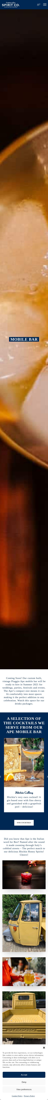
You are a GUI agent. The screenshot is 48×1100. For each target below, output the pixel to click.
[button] (44, 1047)
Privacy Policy (29, 1096)
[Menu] (43, 4)
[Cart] (37, 4)
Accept (24, 1075)
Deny (24, 1082)
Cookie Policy (17, 1096)
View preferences (24, 1089)
